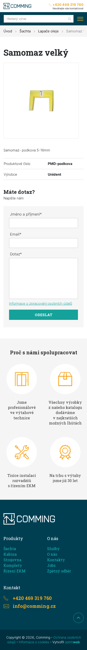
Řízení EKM (14, 570)
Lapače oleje (48, 31)
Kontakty (56, 559)
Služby (53, 548)
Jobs (51, 565)
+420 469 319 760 (68, 5)
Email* (15, 234)
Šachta (25, 31)
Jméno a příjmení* (26, 214)
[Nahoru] (78, 618)
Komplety (12, 565)
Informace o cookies (34, 642)
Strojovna (12, 559)
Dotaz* (16, 254)
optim (72, 642)
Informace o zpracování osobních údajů (40, 303)
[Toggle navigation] (80, 19)
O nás (52, 554)
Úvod (7, 31)
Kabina (10, 554)
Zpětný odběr (59, 570)
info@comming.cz (34, 606)
